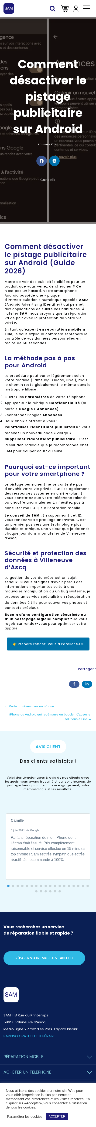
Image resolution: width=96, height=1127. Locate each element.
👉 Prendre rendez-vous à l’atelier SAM (48, 644)
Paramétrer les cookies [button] (24, 1116)
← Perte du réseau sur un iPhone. (30, 706)
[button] (8, 886)
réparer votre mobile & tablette (44, 958)
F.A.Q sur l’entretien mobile (55, 508)
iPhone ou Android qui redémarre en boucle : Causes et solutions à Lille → (50, 716)
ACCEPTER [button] (57, 1116)
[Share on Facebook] (41, 161)
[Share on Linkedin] (54, 161)
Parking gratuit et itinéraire (29, 1036)
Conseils (48, 179)
